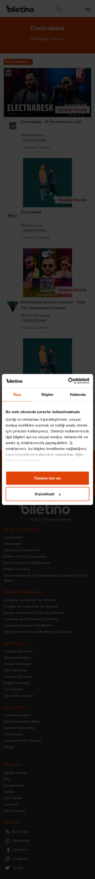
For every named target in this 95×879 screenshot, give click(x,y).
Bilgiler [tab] (47, 394)
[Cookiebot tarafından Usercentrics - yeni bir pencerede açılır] (68, 381)
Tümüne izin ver (47, 478)
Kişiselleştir (45, 494)
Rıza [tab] (17, 394)
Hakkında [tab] (78, 394)
